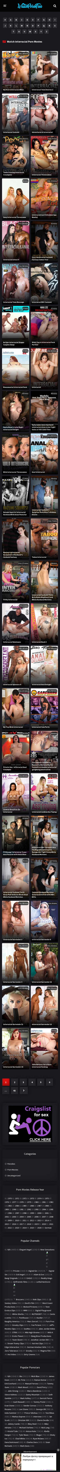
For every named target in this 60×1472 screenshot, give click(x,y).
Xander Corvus (29, 1405)
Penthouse (24, 1317)
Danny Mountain (32, 1394)
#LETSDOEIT (37, 1314)
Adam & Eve (39, 1274)
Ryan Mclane (38, 1438)
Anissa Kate (31, 1431)
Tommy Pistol (39, 1402)
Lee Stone (23, 1409)
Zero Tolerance (11, 1350)
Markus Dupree (18, 1416)
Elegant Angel (25, 1249)
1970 (10, 1198)
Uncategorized (13, 1175)
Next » (24, 1090)
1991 (22, 1209)
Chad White (20, 1438)
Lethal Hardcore (43, 1282)
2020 (44, 1224)
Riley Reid (32, 1424)
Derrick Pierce (46, 1398)
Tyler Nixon (23, 1435)
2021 (51, 1224)
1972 (24, 1198)
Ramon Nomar (40, 1380)
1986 (32, 1205)
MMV (25, 1310)
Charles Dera (32, 1442)
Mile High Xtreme (32, 1332)
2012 (32, 1220)
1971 (17, 1198)
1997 (17, 1213)
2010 (17, 1220)
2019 (36, 1224)
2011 (24, 1220)
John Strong (13, 1391)
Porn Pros (50, 1321)
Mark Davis (25, 1446)
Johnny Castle (14, 1424)
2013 (39, 1220)
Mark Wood (23, 1387)
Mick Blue (35, 1376)
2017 (22, 1224)
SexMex (27, 1328)
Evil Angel (20, 1274)
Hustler (40, 1317)
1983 (10, 1205)
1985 (24, 1205)
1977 (14, 1202)
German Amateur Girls (36, 1347)
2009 (10, 1220)
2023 (17, 1227)
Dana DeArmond (11, 1442)
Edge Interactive (12, 1347)
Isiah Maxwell (18, 1402)
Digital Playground (43, 1310)
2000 (39, 1213)
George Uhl (41, 1409)
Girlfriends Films (20, 1282)
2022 (10, 1227)
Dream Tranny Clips (16, 1343)
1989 (7, 1209)
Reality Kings (46, 1278)
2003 (14, 1216)
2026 (39, 1227)
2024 (24, 1227)
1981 (44, 1202)
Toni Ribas (49, 1413)
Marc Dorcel (32, 1321)
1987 (39, 1205)
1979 (29, 1202)
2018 (29, 1224)
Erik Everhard (10, 1383)
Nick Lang (45, 1427)
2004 (22, 1216)
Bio (21, 1376)
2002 (7, 1216)
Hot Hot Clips (37, 1343)
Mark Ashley (25, 1398)
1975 (47, 1198)
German (48, 1227)
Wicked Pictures (30, 1306)
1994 (44, 1209)
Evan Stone (9, 1405)
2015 (7, 1224)
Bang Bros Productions (41, 1336)
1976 (7, 1202)
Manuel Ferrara (31, 1383)
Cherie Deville (43, 1420)
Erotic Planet (17, 1336)
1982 (51, 1202)
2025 (32, 1227)
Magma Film (45, 1350)
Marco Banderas (34, 1391)
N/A (9, 1249)
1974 (39, 1198)
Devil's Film (29, 1303)
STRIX (14, 1332)
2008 (51, 1216)
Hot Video (12, 1354)
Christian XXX (23, 1420)
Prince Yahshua (30, 1413)
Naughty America (12, 1321)
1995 (51, 1209)
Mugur (39, 1435)
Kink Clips (37, 1299)
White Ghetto (18, 1314)
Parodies (11, 1163)
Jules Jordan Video (46, 1328)
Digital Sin (33, 1271)
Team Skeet (17, 1339)
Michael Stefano (26, 1427)
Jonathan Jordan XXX (40, 1339)
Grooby (29, 1350)
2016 (14, 1224)
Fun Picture (36, 1325)
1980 (36, 1202)
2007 (44, 1216)
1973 (32, 1198)
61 (14, 1090)
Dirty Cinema (29, 1354)
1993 (36, 1209)
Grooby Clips (17, 1325)
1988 (47, 1205)
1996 (10, 1213)
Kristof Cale (13, 1431)
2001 (47, 1213)
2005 (29, 1216)
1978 (22, 1202)
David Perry (42, 1387)
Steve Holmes (11, 1394)
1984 (17, 1205)
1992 (29, 1209)
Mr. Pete (21, 1380)
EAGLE (29, 1278)
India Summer (10, 1413)
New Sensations (47, 1249)
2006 (36, 1216)
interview (37, 1416)
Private (16, 1271)
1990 (14, 1209)
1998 (24, 1213)
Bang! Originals (11, 1278)
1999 (32, 1213)
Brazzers (20, 1299)
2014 (47, 1220)
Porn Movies (12, 1169)
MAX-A (50, 1332)
